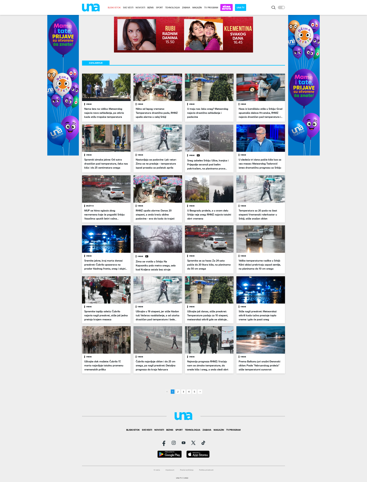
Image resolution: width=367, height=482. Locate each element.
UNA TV (240, 7)
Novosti (140, 7)
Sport (159, 7)
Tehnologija (172, 7)
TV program (211, 7)
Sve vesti (128, 7)
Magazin (197, 7)
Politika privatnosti (206, 470)
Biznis (150, 7)
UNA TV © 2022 (182, 478)
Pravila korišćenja (186, 470)
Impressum (170, 470)
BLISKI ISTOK (114, 7)
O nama (157, 470)
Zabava (186, 7)
